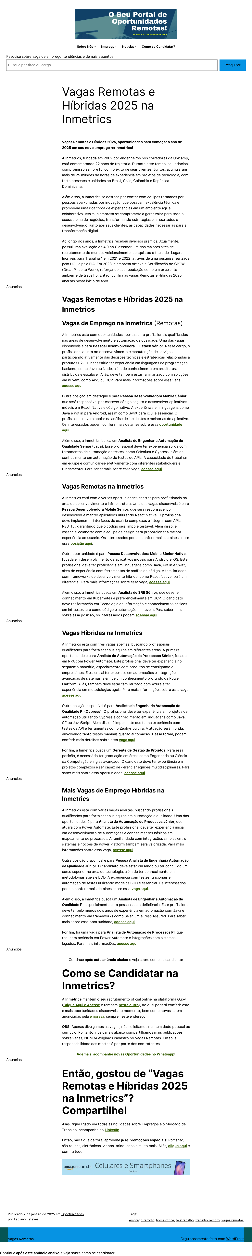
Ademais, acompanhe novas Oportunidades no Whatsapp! (126, 1054)
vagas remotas (232, 1220)
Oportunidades (72, 1214)
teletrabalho (185, 1220)
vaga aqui (127, 740)
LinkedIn (112, 1130)
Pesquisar (233, 65)
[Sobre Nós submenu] (95, 47)
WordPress (235, 1239)
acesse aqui (151, 469)
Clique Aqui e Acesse (81, 1005)
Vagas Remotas (21, 1239)
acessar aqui (146, 615)
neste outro (129, 1005)
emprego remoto (141, 1220)
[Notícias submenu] (136, 47)
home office (165, 1220)
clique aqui (177, 1146)
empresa (97, 1016)
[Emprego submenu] (116, 47)
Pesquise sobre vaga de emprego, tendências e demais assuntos (59, 56)
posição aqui (81, 543)
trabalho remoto (207, 1220)
